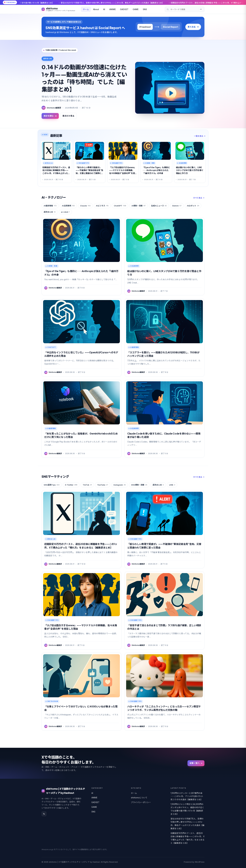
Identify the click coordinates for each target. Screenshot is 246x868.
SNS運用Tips (52, 485)
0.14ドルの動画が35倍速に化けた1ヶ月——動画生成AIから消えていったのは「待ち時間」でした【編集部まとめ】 (84, 78)
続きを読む (49, 116)
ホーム (86, 9)
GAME (136, 9)
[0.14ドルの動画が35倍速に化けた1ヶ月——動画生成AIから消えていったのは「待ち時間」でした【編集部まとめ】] (169, 88)
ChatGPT (120, 206)
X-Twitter (71, 485)
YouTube (102, 485)
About (96, 9)
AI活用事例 (68, 206)
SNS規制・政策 (139, 485)
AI (104, 9)
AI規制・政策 (139, 206)
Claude (85, 206)
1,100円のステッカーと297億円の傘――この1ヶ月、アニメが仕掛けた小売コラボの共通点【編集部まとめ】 (187, 796)
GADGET (124, 9)
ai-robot (65, 212)
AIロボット (193, 206)
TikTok (87, 485)
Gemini (177, 206)
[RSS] (44, 813)
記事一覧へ (195, 763)
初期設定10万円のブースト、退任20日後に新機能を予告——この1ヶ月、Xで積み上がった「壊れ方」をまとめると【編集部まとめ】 (143, 3)
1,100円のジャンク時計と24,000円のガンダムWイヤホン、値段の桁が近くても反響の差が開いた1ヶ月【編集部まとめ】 (187, 809)
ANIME (112, 9)
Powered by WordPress (194, 862)
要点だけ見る (68, 116)
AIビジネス (102, 206)
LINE (172, 485)
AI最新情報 (50, 206)
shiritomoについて (139, 798)
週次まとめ (50, 212)
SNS (145, 9)
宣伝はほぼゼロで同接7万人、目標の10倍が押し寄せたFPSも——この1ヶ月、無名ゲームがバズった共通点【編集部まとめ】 (187, 824)
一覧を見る (198, 136)
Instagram (119, 485)
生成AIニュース (159, 206)
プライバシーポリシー (141, 802)
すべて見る (197, 198)
